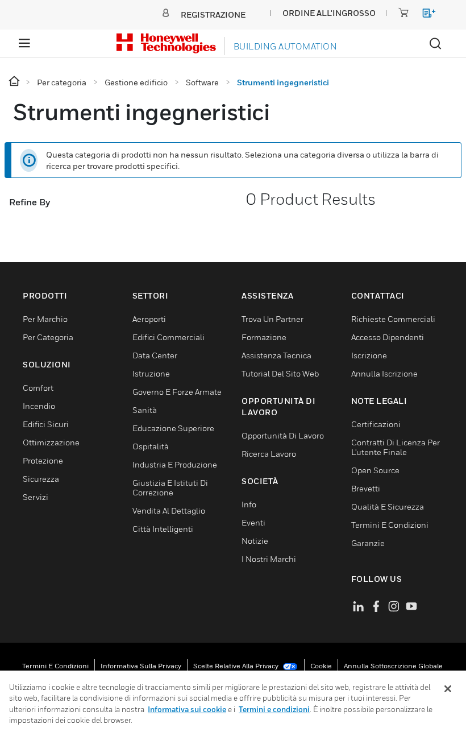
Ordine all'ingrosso (329, 13)
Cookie (321, 665)
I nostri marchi (269, 559)
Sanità (144, 410)
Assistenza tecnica (276, 355)
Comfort (38, 387)
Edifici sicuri (46, 424)
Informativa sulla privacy (141, 665)
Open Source (375, 470)
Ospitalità (150, 446)
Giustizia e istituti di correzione (170, 487)
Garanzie (368, 543)
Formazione (264, 337)
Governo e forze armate (177, 391)
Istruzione (151, 373)
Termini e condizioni (55, 665)
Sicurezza (41, 478)
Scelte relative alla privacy (236, 665)
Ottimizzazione (51, 442)
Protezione (43, 460)
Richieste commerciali (393, 319)
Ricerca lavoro (269, 453)
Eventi (253, 522)
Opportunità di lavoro (283, 435)
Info (249, 504)
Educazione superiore (173, 428)
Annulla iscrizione (384, 373)
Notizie (255, 540)
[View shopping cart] (423, 15)
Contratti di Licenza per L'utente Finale (395, 447)
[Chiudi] (447, 688)
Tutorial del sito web (280, 373)
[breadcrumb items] (15, 82)
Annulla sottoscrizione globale (393, 665)
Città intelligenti (162, 529)
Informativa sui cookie (187, 709)
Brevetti (365, 488)
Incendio (39, 406)
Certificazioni (376, 424)
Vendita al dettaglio (168, 510)
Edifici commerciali (168, 337)
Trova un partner (272, 319)
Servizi (35, 497)
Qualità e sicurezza (387, 506)
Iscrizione (369, 355)
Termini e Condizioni (389, 525)
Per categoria (48, 337)
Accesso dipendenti (387, 337)
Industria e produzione (174, 464)
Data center (154, 355)
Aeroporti (149, 319)
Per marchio (45, 319)
